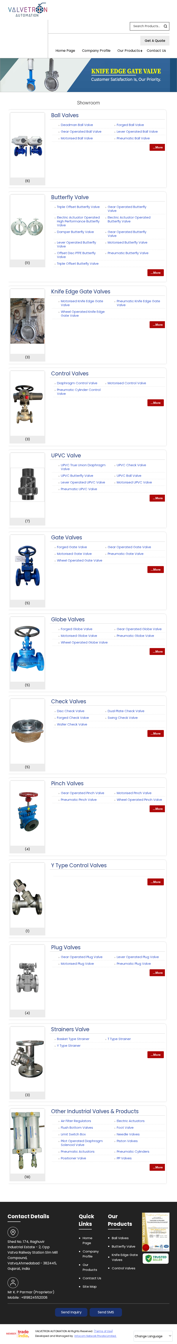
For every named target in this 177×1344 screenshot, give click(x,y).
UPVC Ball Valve (129, 475)
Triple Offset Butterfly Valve (78, 207)
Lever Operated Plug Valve (138, 957)
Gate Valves (66, 537)
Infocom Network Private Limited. (95, 1336)
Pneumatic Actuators (78, 1151)
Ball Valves (65, 115)
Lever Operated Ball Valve (137, 131)
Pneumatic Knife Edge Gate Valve (138, 303)
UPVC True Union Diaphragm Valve (83, 467)
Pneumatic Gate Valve (126, 553)
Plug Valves (66, 947)
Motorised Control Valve (127, 383)
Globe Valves (68, 619)
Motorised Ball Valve (77, 138)
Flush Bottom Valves (77, 1127)
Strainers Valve (70, 1029)
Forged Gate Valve (72, 547)
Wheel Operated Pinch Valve (139, 799)
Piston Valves (127, 1141)
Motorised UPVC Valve (134, 482)
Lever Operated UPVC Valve (83, 482)
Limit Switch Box (73, 1134)
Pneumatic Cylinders (133, 1151)
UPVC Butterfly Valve (77, 475)
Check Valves (68, 701)
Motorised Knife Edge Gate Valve (82, 303)
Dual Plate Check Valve (126, 711)
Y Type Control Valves (79, 865)
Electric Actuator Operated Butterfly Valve (129, 219)
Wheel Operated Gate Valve (79, 560)
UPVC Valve (66, 455)
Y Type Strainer (69, 1045)
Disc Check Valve (70, 711)
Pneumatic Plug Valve (134, 963)
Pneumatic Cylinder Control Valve (79, 391)
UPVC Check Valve (131, 465)
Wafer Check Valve (72, 724)
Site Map (90, 1286)
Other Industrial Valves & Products (95, 1111)
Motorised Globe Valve (79, 635)
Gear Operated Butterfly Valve (127, 209)
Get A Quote (155, 40)
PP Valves (124, 1158)
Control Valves (69, 373)
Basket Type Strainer (73, 1039)
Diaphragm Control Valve (77, 383)
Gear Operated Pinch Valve (82, 793)
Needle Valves (128, 1134)
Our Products (128, 50)
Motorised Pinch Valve (134, 793)
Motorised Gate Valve (74, 553)
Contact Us (156, 50)
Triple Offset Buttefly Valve (78, 263)
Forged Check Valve (73, 717)
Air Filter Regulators (76, 1121)
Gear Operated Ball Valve (81, 131)
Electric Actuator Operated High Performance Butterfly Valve (78, 221)
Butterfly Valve (70, 197)
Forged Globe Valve (76, 629)
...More (158, 147)
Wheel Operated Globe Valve (84, 642)
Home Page (65, 50)
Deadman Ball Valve (77, 125)
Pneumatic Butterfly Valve (128, 253)
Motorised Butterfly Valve (127, 242)
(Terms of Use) (103, 1331)
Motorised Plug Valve (77, 963)
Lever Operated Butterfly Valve (76, 244)
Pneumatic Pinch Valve (79, 799)
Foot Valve (125, 1127)
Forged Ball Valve (130, 125)
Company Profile (96, 50)
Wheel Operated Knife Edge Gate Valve (83, 313)
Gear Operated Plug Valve (82, 957)
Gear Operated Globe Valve (139, 629)
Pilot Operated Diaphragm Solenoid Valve (82, 1143)
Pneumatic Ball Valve (133, 138)
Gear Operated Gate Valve (129, 547)
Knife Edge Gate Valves (80, 291)
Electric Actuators (131, 1121)
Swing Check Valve (123, 717)
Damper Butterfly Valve (75, 232)
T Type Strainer (119, 1039)
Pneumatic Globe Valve (135, 635)
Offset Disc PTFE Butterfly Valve (76, 255)
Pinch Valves (67, 783)
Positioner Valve (73, 1158)
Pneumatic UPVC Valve (79, 489)
